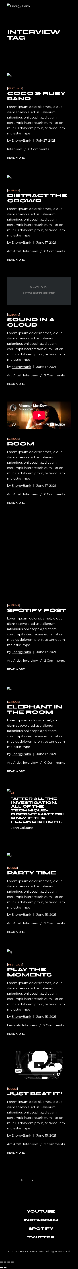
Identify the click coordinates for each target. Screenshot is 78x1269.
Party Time (31, 873)
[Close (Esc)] (12, 1262)
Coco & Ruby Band (36, 96)
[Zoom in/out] (1, 1262)
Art (9, 251)
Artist (17, 251)
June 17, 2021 (46, 242)
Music (12, 868)
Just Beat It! (34, 1094)
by (19, 140)
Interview (14, 149)
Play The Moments (29, 972)
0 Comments (38, 149)
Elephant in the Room (34, 709)
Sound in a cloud (31, 322)
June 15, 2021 (46, 914)
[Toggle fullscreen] (5, 1262)
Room (20, 444)
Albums (13, 190)
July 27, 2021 (45, 140)
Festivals (15, 88)
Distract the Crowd (37, 198)
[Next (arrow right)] (5, 1267)
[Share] (8, 1262)
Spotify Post (36, 610)
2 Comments (54, 375)
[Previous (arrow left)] (1, 1267)
